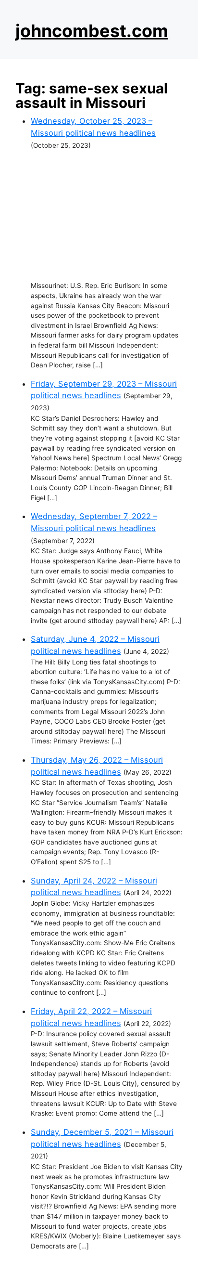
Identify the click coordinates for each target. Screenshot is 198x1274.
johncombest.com (91, 30)
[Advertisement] (107, 216)
